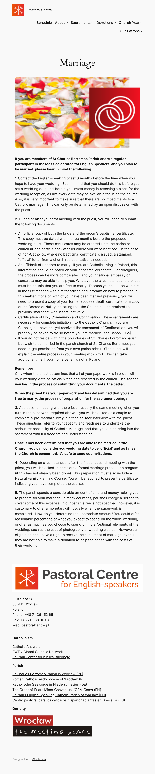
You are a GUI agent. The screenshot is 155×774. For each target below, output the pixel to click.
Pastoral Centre (40, 10)
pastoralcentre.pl (35, 625)
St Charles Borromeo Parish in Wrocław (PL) (47, 674)
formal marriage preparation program (108, 468)
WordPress (39, 759)
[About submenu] (67, 23)
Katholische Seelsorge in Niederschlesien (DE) (49, 684)
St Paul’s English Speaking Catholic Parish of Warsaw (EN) (59, 695)
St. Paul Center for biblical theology (41, 657)
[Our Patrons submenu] (141, 31)
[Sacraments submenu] (92, 23)
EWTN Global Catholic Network (37, 652)
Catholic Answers (26, 647)
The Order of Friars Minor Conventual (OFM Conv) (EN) (56, 690)
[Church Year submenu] (141, 23)
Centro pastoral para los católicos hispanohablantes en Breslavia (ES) (68, 700)
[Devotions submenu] (115, 23)
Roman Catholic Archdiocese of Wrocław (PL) (49, 679)
